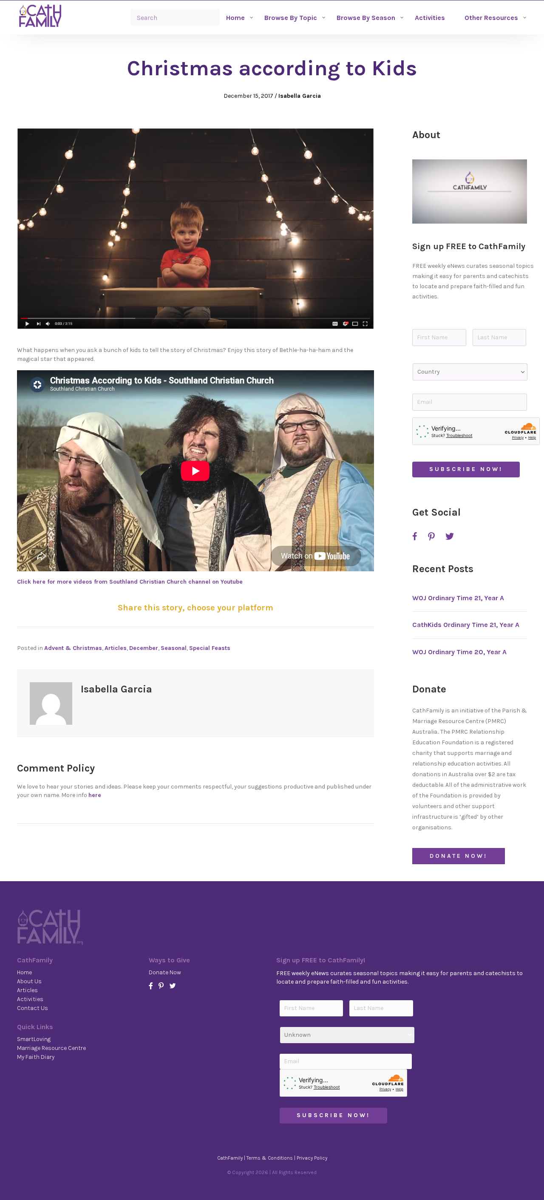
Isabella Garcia (299, 95)
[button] (469, 191)
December (143, 648)
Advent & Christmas (73, 648)
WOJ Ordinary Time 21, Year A (458, 598)
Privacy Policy (312, 1158)
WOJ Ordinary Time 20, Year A (459, 652)
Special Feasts (209, 648)
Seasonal (174, 648)
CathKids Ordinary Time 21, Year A (465, 625)
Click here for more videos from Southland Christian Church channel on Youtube (130, 581)
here (94, 795)
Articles (116, 648)
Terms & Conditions (269, 1158)
